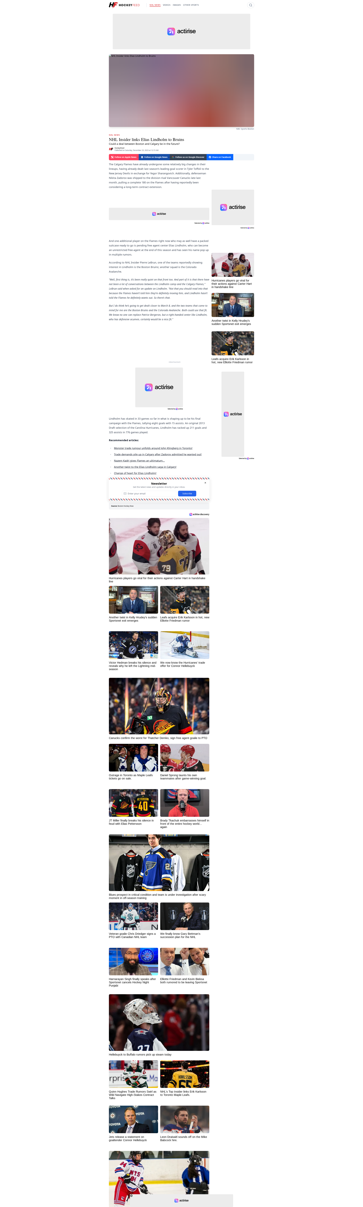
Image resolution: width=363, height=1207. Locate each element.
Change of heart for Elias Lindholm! (135, 473)
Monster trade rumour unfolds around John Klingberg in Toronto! (153, 448)
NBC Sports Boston (245, 128)
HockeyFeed (119, 148)
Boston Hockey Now (125, 506)
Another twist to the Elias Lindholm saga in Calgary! (145, 467)
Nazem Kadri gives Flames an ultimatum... (139, 460)
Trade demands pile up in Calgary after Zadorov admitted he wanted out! (158, 454)
